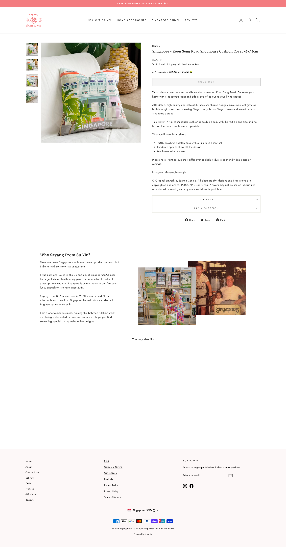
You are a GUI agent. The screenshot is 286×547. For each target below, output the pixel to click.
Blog (106, 460)
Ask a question (206, 208)
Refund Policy (111, 485)
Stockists (108, 479)
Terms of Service (112, 497)
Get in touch (110, 472)
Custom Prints (32, 472)
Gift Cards (30, 494)
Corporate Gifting (113, 467)
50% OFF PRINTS (100, 20)
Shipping (171, 64)
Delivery (206, 199)
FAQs (28, 483)
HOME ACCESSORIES (132, 20)
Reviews (29, 499)
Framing (29, 488)
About (28, 467)
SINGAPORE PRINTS (166, 20)
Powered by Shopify (143, 534)
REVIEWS (191, 20)
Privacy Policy (111, 491)
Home (155, 46)
